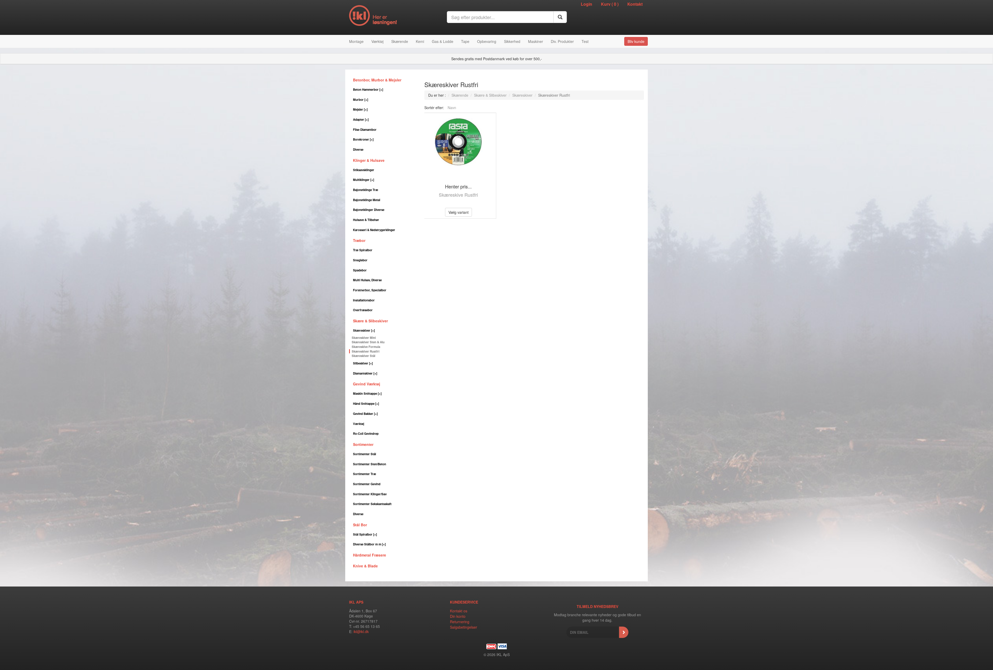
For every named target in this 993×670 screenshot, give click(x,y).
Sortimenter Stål (364, 454)
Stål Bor (360, 524)
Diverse (358, 149)
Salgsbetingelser (463, 627)
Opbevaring (486, 41)
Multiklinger (363, 180)
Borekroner (363, 139)
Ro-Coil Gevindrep (366, 433)
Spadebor (360, 270)
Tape (465, 41)
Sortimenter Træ (364, 474)
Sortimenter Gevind (366, 484)
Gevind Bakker (365, 414)
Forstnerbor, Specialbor (369, 290)
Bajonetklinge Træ (365, 190)
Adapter (361, 119)
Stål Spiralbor (365, 534)
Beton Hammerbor (368, 89)
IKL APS (356, 602)
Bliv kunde (636, 41)
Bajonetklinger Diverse (368, 210)
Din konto (457, 616)
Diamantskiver (365, 373)
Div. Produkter (562, 41)
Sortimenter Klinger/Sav (370, 494)
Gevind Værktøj (366, 383)
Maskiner (535, 41)
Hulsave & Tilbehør (366, 220)
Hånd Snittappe (366, 403)
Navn (452, 107)
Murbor (360, 99)
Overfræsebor (363, 310)
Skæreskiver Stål (363, 356)
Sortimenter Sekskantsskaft (372, 504)
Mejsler (360, 109)
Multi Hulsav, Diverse (367, 280)
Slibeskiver (363, 363)
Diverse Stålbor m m (369, 544)
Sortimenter (363, 444)
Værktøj (377, 41)
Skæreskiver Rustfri (365, 351)
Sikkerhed (512, 41)
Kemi (420, 41)
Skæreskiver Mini (364, 338)
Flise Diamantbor (365, 129)
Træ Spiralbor (362, 250)
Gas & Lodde (442, 41)
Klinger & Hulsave (369, 160)
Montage (356, 41)
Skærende (399, 41)
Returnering (459, 621)
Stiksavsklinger (363, 170)
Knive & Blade (365, 565)
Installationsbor (364, 300)
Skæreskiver (364, 330)
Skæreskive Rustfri (458, 194)
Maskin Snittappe (367, 393)
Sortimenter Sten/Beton (369, 464)
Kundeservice (464, 602)
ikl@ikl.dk (361, 631)
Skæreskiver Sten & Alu (368, 342)
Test (585, 41)
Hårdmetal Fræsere (369, 555)
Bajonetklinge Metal (366, 200)
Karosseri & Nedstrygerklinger (374, 230)
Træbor (359, 240)
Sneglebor (360, 260)
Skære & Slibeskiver (370, 320)
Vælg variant (458, 212)
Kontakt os (458, 610)
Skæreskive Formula (366, 347)
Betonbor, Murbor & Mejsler (377, 79)
